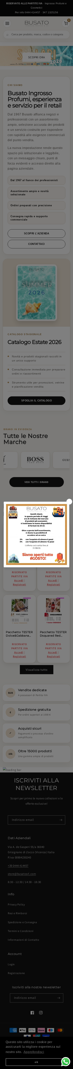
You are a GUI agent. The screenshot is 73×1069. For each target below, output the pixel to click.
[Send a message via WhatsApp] (65, 1061)
